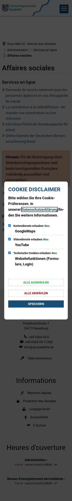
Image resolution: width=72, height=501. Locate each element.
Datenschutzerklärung (40, 209)
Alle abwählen (36, 293)
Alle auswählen (36, 282)
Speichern (36, 304)
